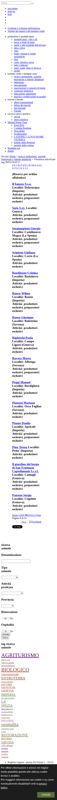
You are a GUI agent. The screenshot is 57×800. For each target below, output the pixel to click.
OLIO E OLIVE (7, 720)
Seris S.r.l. (19, 208)
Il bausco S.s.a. (22, 184)
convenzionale (10, 674)
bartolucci (11, 665)
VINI (3, 745)
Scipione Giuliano (23, 252)
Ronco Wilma (21, 293)
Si (6, 618)
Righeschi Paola (22, 337)
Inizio (15, 515)
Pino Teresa (20, 447)
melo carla (5, 709)
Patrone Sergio (22, 495)
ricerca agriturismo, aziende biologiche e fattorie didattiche (23, 158)
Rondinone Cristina (25, 273)
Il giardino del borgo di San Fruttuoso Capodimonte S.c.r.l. (25, 468)
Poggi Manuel (21, 382)
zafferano (9, 745)
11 (32, 515)
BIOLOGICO (15, 669)
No (11, 618)
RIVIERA (6, 738)
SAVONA (7, 742)
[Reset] (32, 3)
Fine (39, 515)
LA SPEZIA (7, 703)
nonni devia (5, 718)
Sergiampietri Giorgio (26, 228)
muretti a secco (6, 715)
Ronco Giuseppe (22, 317)
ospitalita (9, 724)
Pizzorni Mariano (23, 402)
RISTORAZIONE (14, 735)
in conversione (7, 698)
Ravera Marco (21, 358)
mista (10, 712)
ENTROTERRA (13, 678)
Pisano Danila (21, 423)
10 (29, 515)
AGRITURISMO (20, 655)
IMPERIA (8, 694)
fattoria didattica (7, 682)
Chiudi (45, 794)
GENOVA (7, 690)
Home (13, 156)
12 (34, 515)
